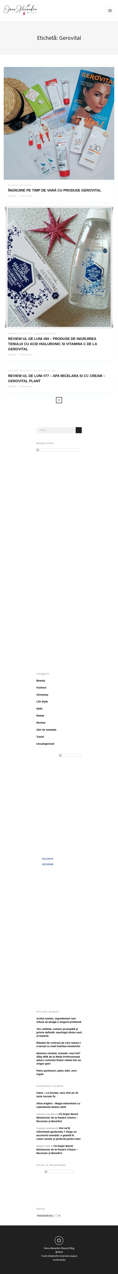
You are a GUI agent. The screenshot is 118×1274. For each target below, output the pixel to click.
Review (40, 722)
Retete (40, 715)
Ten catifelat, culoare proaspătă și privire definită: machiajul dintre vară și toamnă (59, 1032)
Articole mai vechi (59, 400)
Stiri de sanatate (46, 729)
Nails (39, 708)
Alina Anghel (44, 1103)
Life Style (42, 701)
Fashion (41, 687)
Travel (40, 736)
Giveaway (42, 694)
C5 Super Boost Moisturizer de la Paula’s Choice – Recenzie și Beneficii (57, 1118)
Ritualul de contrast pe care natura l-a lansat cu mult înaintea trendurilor (58, 1044)
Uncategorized (45, 743)
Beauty (40, 680)
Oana (13, 196)
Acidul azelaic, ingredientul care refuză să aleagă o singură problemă (58, 1020)
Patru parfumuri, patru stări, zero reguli (56, 1072)
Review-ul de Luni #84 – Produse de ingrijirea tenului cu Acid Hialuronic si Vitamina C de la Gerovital (52, 344)
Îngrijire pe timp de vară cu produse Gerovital (54, 190)
